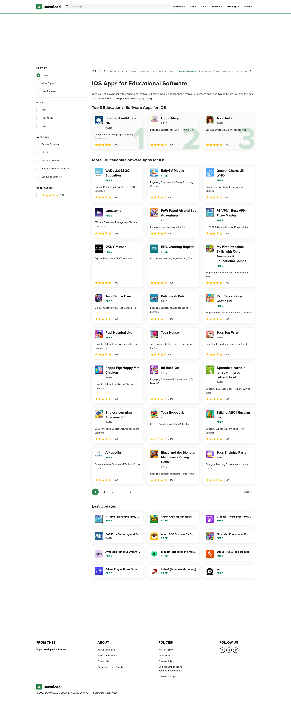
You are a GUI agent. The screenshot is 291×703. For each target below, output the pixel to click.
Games (226, 71)
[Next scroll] (251, 71)
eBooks (46, 152)
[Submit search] (67, 6)
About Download (106, 649)
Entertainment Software (210, 71)
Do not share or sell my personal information (170, 668)
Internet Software (240, 71)
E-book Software (50, 144)
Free (44, 109)
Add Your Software (107, 655)
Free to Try (47, 117)
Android (215, 7)
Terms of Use (165, 655)
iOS (203, 7)
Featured (46, 75)
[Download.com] (48, 6)
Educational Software (187, 71)
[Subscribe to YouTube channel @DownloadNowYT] (235, 650)
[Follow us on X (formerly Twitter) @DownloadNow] (229, 650)
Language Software (52, 176)
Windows (178, 7)
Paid (44, 126)
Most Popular (48, 83)
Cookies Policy (166, 661)
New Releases (49, 91)
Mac (191, 7)
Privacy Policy (165, 649)
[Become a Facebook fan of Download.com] (222, 650)
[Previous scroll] (105, 71)
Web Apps (232, 7)
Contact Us (103, 661)
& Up (62, 195)
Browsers (134, 71)
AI (126, 71)
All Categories (116, 71)
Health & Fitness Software (55, 168)
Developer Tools (166, 71)
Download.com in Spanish (111, 667)
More (247, 6)
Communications (149, 71)
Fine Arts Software (51, 160)
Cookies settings (167, 676)
